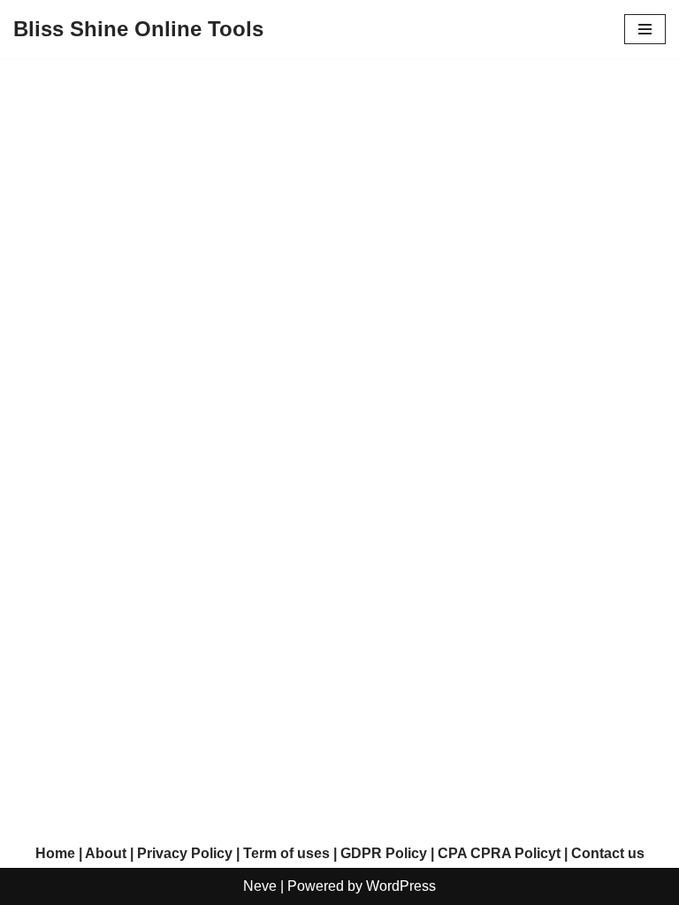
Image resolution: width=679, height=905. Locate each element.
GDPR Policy (383, 853)
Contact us (608, 853)
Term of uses (286, 853)
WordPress (401, 886)
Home (55, 853)
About (105, 853)
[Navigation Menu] (645, 29)
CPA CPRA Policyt (499, 853)
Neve (260, 886)
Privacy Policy (185, 853)
